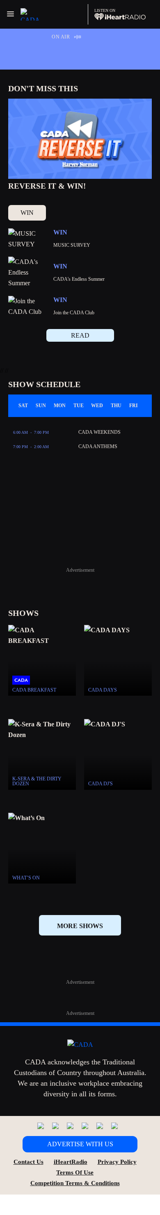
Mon (60, 405)
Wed (97, 405)
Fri (133, 405)
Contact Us (28, 1162)
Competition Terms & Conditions (75, 1183)
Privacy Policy (117, 1162)
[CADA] (33, 14)
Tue (78, 405)
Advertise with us (80, 1144)
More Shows (80, 925)
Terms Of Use (75, 1172)
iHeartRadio (70, 1162)
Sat (23, 405)
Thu (116, 405)
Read (80, 335)
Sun (41, 405)
